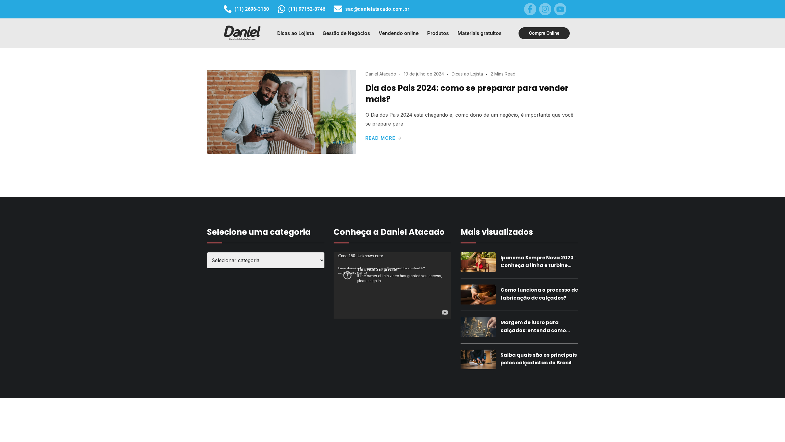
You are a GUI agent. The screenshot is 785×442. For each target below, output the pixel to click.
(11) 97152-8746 (306, 9)
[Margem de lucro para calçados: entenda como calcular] (478, 327)
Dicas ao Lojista (295, 33)
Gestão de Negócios (346, 33)
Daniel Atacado (381, 73)
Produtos (438, 33)
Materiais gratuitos (480, 33)
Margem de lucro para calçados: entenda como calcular (533, 330)
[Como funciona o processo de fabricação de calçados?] (478, 294)
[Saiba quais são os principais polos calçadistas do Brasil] (478, 360)
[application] (392, 285)
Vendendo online (399, 33)
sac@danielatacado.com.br (377, 9)
